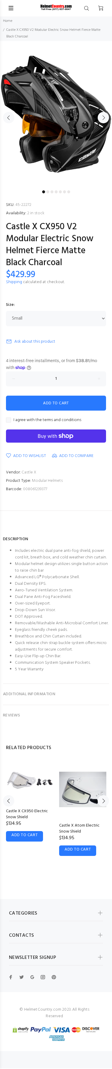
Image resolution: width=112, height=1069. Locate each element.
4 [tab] (56, 191)
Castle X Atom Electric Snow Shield (79, 828)
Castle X (29, 472)
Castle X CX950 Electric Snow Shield (27, 814)
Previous (8, 117)
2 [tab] (47, 191)
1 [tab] (43, 191)
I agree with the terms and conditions (47, 420)
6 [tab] (64, 191)
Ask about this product (34, 341)
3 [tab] (51, 191)
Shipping (14, 282)
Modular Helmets (47, 480)
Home (7, 21)
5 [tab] (60, 191)
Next (103, 117)
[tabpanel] (56, 114)
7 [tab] (68, 191)
